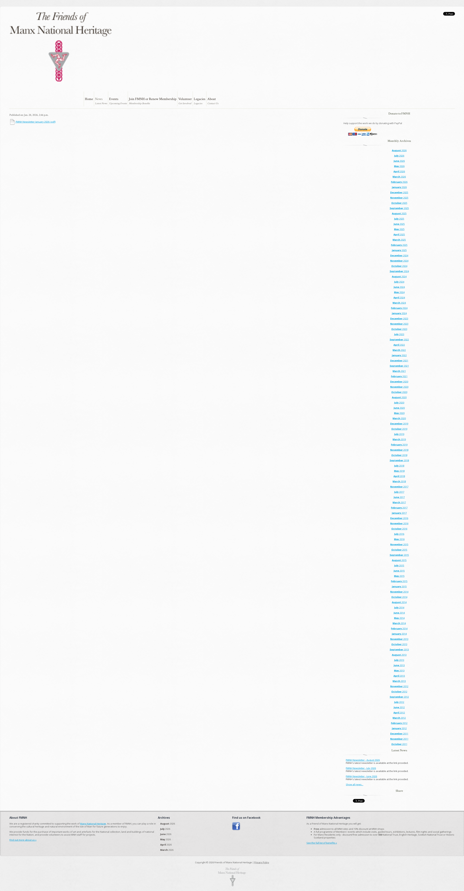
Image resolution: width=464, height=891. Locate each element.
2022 (399, 339)
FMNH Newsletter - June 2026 (361, 776)
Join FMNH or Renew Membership (152, 99)
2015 (399, 544)
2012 (399, 686)
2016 (399, 518)
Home (89, 99)
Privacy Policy (261, 862)
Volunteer (185, 99)
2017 (399, 486)
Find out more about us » (22, 840)
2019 (399, 423)
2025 (399, 192)
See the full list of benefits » (321, 842)
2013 (399, 639)
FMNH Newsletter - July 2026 (361, 768)
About (211, 99)
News (99, 99)
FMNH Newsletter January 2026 (35, 121)
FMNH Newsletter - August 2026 (363, 760)
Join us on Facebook (236, 826)
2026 (399, 150)
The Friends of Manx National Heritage (60, 47)
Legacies (199, 99)
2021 (399, 360)
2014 (399, 591)
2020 (399, 381)
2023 (399, 318)
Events (113, 99)
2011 (399, 733)
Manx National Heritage (93, 823)
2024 (399, 255)
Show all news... (354, 784)
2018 (399, 449)
